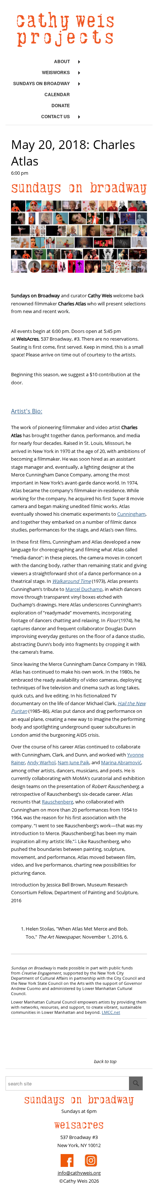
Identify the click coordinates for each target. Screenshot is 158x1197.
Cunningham (131, 514)
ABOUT (62, 61)
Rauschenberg (57, 801)
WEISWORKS (56, 72)
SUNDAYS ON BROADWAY (41, 83)
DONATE (60, 105)
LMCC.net (111, 1012)
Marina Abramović (121, 762)
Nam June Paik (73, 762)
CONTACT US (55, 116)
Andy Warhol (41, 762)
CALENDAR (57, 94)
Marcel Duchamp (84, 589)
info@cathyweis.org (79, 1172)
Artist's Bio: (26, 411)
